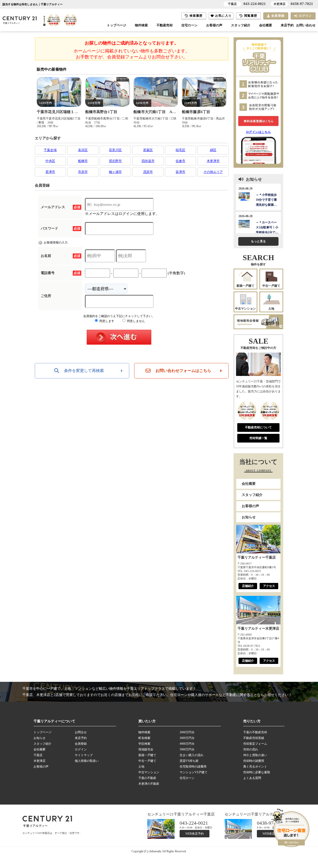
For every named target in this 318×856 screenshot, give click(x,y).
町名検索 (144, 738)
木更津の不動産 (148, 783)
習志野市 (115, 161)
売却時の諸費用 (253, 761)
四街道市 (148, 161)
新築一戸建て (245, 285)
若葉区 (148, 150)
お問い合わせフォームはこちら (183, 370)
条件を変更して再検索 (84, 370)
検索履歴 (196, 15)
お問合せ (81, 732)
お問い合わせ (306, 25)
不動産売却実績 (253, 738)
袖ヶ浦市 (115, 172)
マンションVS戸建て (193, 772)
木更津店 (39, 761)
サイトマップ (84, 755)
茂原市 (148, 172)
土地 (271, 308)
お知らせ (249, 517)
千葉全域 (50, 150)
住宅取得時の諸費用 (193, 766)
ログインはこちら (258, 132)
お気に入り (223, 15)
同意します (106, 321)
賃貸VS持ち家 (189, 761)
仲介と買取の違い (255, 755)
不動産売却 (165, 25)
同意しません (135, 321)
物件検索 (141, 25)
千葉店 (38, 755)
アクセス (269, 586)
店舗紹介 (248, 586)
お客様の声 (214, 25)
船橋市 (83, 161)
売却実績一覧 (258, 438)
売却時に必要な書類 (256, 772)
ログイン (305, 15)
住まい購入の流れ (191, 755)
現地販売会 (145, 749)
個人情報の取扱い (87, 761)
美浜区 (83, 150)
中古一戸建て (271, 285)
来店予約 (287, 25)
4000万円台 (187, 743)
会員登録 (277, 15)
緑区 (213, 150)
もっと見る (258, 241)
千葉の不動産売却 (255, 732)
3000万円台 (187, 738)
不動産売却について (258, 427)
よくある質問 (252, 778)
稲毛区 (180, 150)
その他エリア (213, 172)
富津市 (180, 172)
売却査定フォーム (255, 743)
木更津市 (213, 161)
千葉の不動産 (147, 778)
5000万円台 (187, 749)
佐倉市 (180, 161)
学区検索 (144, 743)
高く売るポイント (255, 766)
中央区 (50, 161)
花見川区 (115, 150)
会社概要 (265, 25)
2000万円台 (187, 732)
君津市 (50, 172)
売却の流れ (250, 749)
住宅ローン (189, 25)
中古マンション (245, 308)
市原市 (83, 172)
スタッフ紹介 (240, 25)
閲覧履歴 (250, 15)
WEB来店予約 (194, 833)
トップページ (116, 25)
